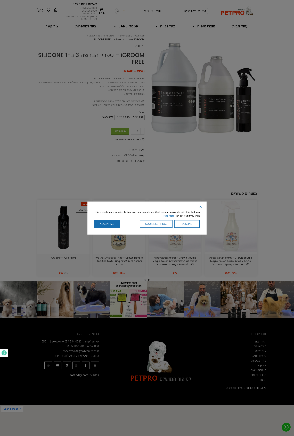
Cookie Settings (156, 223)
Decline (187, 223)
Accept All (107, 223)
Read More (168, 215)
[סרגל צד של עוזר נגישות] (4, 353)
